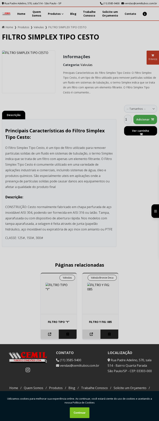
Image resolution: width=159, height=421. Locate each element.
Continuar (80, 412)
